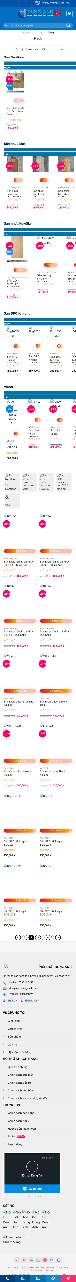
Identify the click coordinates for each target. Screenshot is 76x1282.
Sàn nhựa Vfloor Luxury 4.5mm (17, 773)
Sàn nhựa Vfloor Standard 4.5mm (33, 435)
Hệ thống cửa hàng (20, 1052)
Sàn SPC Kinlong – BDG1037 (12, 360)
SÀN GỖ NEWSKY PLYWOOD (13, 284)
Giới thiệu (14, 1020)
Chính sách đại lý (18, 1120)
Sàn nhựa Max (15, 144)
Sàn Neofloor (14, 57)
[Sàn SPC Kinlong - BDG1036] (35, 332)
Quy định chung (17, 1066)
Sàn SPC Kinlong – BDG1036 (34, 360)
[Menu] (5, 14)
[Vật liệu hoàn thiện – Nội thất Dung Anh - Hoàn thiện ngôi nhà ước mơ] (38, 13)
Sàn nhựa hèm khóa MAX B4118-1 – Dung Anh (18, 563)
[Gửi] (68, 25)
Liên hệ (12, 1044)
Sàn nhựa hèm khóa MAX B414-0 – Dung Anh (18, 633)
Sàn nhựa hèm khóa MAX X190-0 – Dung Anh (14, 195)
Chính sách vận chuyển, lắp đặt (28, 1098)
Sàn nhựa (39, 32)
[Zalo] (27, 1219)
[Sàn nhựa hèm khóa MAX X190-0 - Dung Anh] (15, 164)
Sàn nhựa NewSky (18, 223)
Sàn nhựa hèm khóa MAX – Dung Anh (56, 633)
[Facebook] (8, 1219)
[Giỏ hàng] (69, 14)
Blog (38, 1270)
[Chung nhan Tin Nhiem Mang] (17, 1239)
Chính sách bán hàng (21, 1112)
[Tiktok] (37, 1219)
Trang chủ (25, 32)
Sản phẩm (14, 1036)
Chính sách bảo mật (20, 1074)
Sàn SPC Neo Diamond (15, 113)
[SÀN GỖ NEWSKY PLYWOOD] (17, 249)
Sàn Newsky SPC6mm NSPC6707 (44, 278)
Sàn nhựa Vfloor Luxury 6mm (55, 435)
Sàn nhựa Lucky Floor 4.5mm (52, 773)
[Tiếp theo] (58, 937)
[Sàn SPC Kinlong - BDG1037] (13, 332)
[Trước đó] (18, 937)
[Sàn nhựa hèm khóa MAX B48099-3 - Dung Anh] (41, 164)
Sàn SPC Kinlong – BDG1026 (51, 913)
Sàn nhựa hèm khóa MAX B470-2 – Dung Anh (54, 563)
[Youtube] (17, 1219)
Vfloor (8, 387)
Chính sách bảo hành (21, 1090)
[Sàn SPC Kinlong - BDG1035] (56, 332)
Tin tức (12, 1136)
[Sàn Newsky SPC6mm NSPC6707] (47, 246)
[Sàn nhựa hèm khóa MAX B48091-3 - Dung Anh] (66, 164)
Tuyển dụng (15, 1144)
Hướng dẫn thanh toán (22, 1128)
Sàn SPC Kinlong (17, 313)
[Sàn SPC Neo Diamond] (15, 81)
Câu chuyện (15, 1028)
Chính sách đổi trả (19, 1082)
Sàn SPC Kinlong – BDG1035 (55, 360)
